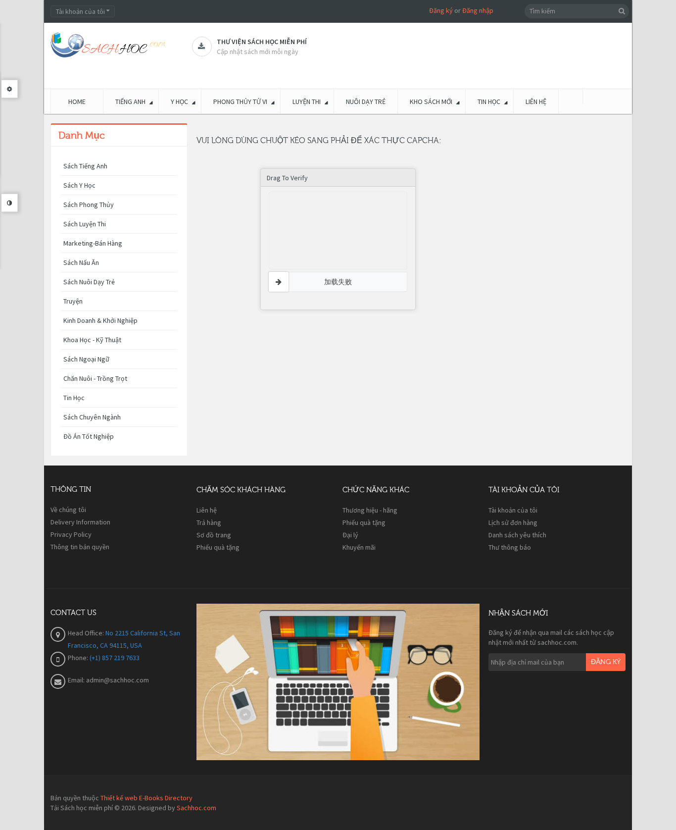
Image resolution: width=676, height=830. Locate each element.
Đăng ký (441, 10)
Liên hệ (206, 510)
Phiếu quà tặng (218, 547)
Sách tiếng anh (85, 165)
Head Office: (86, 632)
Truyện (73, 301)
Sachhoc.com (196, 807)
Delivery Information (80, 522)
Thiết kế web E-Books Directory (146, 797)
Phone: (79, 657)
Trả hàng (208, 522)
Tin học (74, 397)
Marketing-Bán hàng (92, 243)
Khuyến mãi (359, 547)
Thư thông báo (509, 547)
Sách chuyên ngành (92, 417)
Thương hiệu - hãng (369, 510)
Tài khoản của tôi (512, 510)
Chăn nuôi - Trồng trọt (95, 378)
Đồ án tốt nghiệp (88, 436)
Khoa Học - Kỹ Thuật (92, 339)
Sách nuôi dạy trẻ (89, 281)
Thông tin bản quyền (79, 546)
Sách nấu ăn (81, 262)
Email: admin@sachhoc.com (108, 679)
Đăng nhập (477, 10)
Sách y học (79, 185)
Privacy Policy (71, 534)
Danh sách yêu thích (517, 534)
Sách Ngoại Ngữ (86, 359)
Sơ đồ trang (213, 534)
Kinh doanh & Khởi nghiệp (100, 320)
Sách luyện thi (84, 223)
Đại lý (350, 534)
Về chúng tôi (68, 509)
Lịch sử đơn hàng (512, 522)
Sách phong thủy (88, 204)
